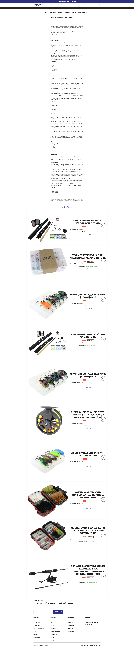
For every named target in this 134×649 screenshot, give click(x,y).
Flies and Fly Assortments (60, 7)
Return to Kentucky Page (67, 206)
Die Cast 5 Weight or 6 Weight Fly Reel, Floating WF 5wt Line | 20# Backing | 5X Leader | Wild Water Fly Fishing (88, 415)
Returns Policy (71, 625)
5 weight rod (57, 55)
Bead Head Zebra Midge (57, 189)
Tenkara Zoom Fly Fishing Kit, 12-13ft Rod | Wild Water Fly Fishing (88, 222)
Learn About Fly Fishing (55, 631)
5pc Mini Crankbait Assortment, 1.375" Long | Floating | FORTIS (88, 454)
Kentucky (58, 42)
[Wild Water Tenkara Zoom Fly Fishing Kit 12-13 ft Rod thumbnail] (30, 246)
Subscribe (56, 611)
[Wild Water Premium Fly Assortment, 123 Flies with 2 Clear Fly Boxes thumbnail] (30, 280)
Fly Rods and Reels (47, 7)
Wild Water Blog (54, 634)
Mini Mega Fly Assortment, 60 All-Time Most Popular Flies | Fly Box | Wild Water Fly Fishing (88, 531)
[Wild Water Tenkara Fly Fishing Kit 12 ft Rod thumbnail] (30, 359)
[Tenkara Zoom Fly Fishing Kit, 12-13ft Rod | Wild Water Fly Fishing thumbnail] (60, 246)
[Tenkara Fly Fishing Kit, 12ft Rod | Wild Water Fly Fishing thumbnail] (60, 359)
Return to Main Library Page (67, 207)
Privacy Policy (70, 622)
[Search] (51, 5)
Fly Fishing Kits (37, 7)
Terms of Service (71, 631)
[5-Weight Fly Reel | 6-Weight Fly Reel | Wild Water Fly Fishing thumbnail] (30, 438)
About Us (52, 625)
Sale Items (98, 7)
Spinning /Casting (88, 7)
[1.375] (30, 483)
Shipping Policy (71, 628)
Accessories (78, 7)
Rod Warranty (53, 628)
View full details (88, 234)
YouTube (52, 637)
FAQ (51, 622)
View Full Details (88, 268)
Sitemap (52, 640)
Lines (71, 7)
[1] (30, 325)
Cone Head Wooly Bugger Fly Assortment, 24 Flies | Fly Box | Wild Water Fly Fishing (88, 495)
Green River (54, 77)
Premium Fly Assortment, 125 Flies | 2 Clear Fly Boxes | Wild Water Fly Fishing (88, 256)
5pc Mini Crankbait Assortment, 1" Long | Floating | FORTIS (88, 296)
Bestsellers (46, 4)
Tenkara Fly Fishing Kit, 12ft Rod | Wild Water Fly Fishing (88, 335)
